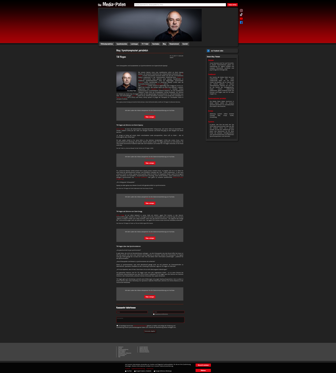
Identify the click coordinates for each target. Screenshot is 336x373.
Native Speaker (121, 351)
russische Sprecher (143, 347)
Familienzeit (212, 74)
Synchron (211, 122)
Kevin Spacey (120, 129)
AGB (119, 356)
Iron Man (144, 85)
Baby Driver (159, 84)
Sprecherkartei (121, 355)
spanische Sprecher (143, 349)
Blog (164, 44)
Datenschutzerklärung (139, 326)
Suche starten (232, 5)
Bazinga (210, 111)
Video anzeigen (150, 117)
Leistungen (134, 44)
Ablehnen (203, 370)
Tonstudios (155, 44)
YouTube (129, 371)
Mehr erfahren (150, 112)
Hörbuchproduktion (107, 44)
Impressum (120, 347)
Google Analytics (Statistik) (143, 371)
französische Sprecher (144, 351)
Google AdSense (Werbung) (163, 371)
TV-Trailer (145, 44)
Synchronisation (122, 44)
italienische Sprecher (144, 350)
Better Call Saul (122, 97)
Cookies (127, 368)
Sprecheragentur (122, 350)
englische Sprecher (143, 348)
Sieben (141, 82)
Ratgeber (211, 60)
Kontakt (185, 44)
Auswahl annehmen (203, 365)
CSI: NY (134, 95)
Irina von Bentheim (141, 177)
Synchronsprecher (122, 354)
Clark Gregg (120, 215)
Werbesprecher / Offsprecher (124, 353)
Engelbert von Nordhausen (160, 89)
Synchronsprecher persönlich (217, 98)
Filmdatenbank (174, 44)
